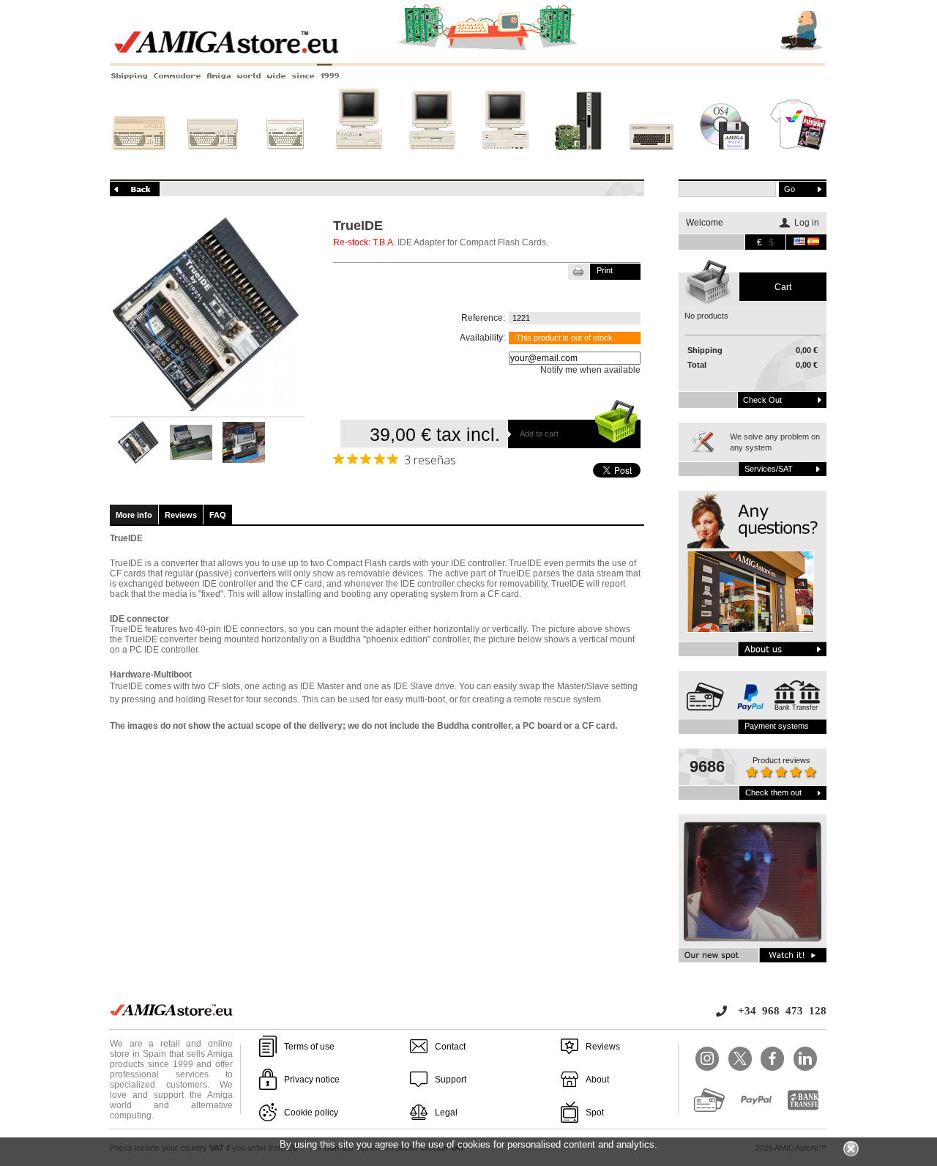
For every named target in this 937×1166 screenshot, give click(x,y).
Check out (762, 400)
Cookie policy (311, 1112)
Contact (450, 1046)
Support (450, 1079)
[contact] (752, 573)
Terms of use (309, 1046)
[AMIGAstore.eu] (468, 51)
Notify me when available (590, 370)
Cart (782, 287)
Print (605, 270)
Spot (595, 1112)
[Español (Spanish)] (813, 242)
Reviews (181, 514)
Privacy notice (312, 1079)
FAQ (217, 514)
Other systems (652, 163)
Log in (806, 223)
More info (134, 514)
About (597, 1079)
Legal (446, 1112)
